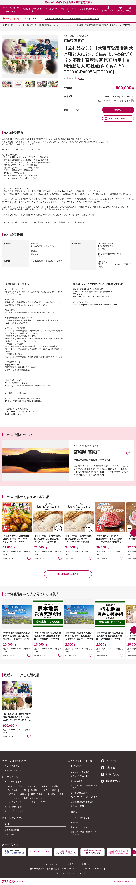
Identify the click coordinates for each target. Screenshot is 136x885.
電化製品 (51, 794)
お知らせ (110, 767)
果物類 (44, 786)
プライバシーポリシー (92, 869)
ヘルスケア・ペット (16, 802)
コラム (7, 824)
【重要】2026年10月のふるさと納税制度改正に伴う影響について (72, 19)
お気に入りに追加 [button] (29, 558)
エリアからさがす (12, 766)
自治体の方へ (112, 781)
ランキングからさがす (14, 807)
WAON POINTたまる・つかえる (84, 797)
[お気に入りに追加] (128, 453)
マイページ (111, 760)
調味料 (23, 794)
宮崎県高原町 (8, 558)
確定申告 (74, 822)
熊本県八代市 (8, 655)
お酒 (24, 790)
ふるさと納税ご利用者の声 (82, 802)
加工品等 (11, 794)
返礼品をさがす (51, 10)
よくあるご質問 (77, 806)
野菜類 (55, 786)
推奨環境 (69, 864)
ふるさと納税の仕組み (80, 776)
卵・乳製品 (12, 790)
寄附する (118, 110)
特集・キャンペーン (68, 10)
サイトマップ (51, 864)
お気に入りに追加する (118, 118)
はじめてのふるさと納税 (81, 772)
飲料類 (34, 790)
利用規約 (86, 864)
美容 (61, 794)
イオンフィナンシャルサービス (68, 873)
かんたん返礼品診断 (79, 793)
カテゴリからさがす (13, 782)
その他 (43, 802)
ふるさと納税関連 (12, 830)
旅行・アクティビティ (33, 798)
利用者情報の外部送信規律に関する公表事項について (52, 869)
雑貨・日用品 (36, 794)
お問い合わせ (112, 774)
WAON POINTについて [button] (132, 100)
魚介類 (19, 786)
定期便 (32, 802)
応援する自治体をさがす (32, 10)
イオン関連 (9, 834)
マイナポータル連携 (79, 827)
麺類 (54, 790)
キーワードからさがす (14, 770)
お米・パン (32, 786)
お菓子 (44, 790)
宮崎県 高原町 (74, 41)
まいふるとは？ (77, 781)
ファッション (13, 798)
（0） (81, 79)
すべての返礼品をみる (68, 574)
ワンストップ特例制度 (80, 818)
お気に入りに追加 (128, 453)
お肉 (10, 786)
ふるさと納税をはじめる (89, 10)
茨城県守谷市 (39, 655)
